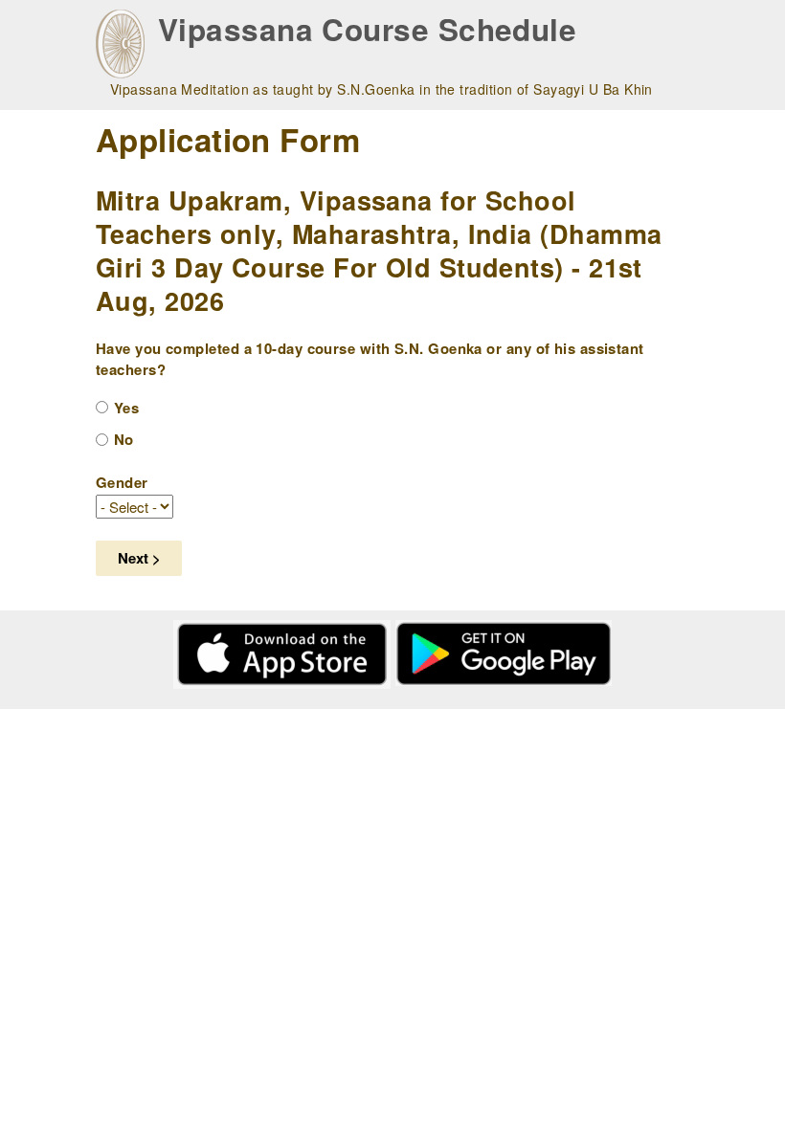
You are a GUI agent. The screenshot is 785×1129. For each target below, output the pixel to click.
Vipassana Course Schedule (367, 29)
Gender (122, 482)
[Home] (120, 44)
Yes (126, 407)
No (124, 439)
